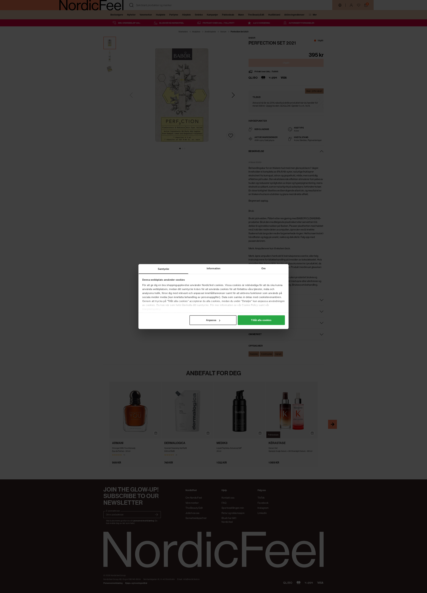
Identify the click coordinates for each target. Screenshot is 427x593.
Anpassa (211, 320)
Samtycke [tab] (163, 268)
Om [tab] (263, 268)
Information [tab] (213, 268)
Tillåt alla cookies (261, 320)
